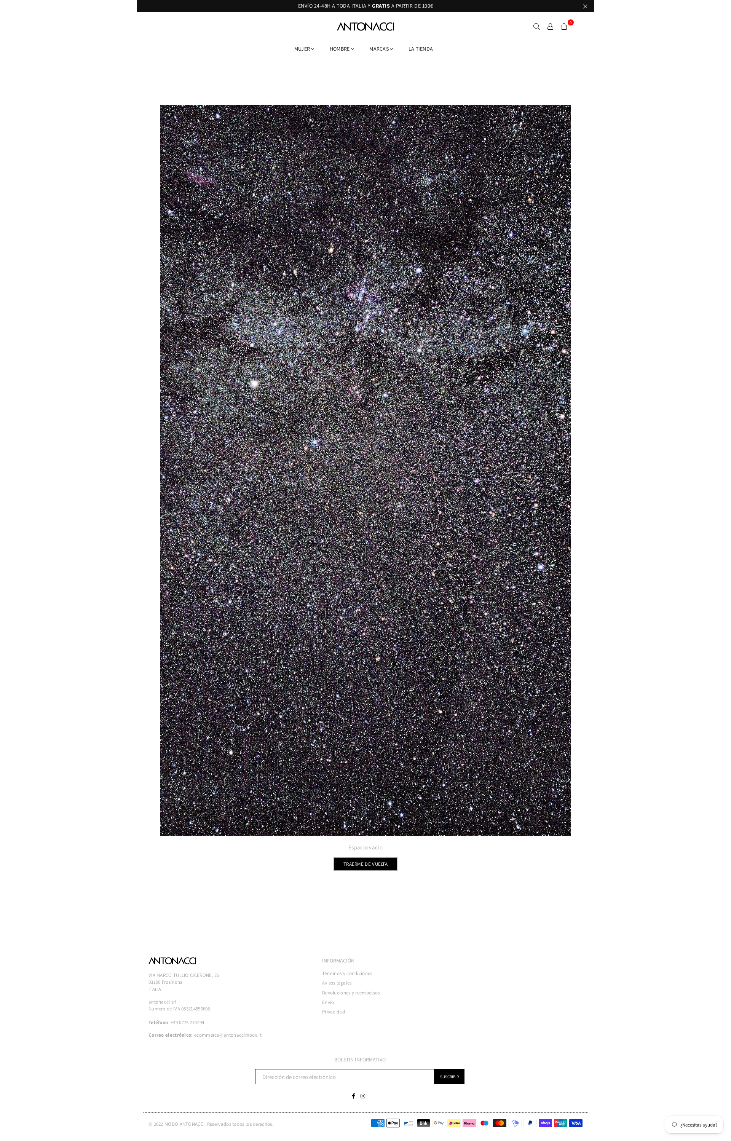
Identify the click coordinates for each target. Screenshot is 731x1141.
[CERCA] (537, 26)
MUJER (302, 48)
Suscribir (449, 1076)
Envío (328, 1002)
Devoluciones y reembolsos (351, 992)
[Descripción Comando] (550, 26)
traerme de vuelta (365, 864)
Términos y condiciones (347, 973)
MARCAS (379, 48)
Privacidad (333, 1012)
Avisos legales (336, 983)
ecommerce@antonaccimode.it (228, 1035)
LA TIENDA (421, 48)
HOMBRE (340, 48)
